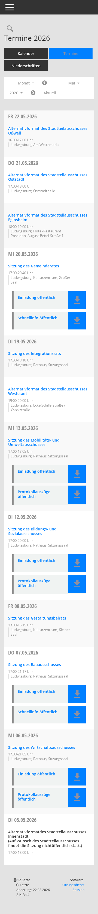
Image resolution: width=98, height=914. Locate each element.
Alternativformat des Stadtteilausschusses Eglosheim (47, 217)
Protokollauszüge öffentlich (34, 494)
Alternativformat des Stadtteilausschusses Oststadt (47, 177)
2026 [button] (14, 92)
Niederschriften (26, 65)
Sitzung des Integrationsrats (34, 353)
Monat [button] (24, 83)
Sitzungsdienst (73, 887)
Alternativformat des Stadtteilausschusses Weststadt (47, 391)
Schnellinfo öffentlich (37, 318)
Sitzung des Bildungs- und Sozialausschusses (32, 531)
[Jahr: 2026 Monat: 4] (44, 83)
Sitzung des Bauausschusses (34, 664)
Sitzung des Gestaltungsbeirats (37, 618)
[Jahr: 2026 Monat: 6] (33, 93)
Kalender (26, 53)
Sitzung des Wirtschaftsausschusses (41, 747)
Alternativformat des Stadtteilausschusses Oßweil (47, 131)
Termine (70, 53)
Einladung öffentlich (36, 297)
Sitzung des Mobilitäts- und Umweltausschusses (34, 442)
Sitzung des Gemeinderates (33, 265)
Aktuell (50, 92)
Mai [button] (72, 83)
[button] (77, 300)
